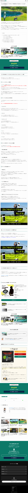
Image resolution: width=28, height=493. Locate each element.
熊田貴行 (4, 411)
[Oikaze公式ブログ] (3, 1)
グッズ (13, 489)
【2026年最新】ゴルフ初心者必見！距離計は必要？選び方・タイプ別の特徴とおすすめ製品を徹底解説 (17, 304)
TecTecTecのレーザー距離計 (4, 275)
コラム (6, 396)
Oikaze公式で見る (20, 356)
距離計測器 (13, 487)
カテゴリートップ (3, 396)
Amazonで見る (20, 351)
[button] (5, 400)
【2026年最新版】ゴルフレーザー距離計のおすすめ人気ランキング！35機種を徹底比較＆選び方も (17, 310)
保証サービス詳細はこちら (14, 455)
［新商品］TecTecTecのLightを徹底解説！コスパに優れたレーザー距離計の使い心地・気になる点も (16, 379)
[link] (9, 411)
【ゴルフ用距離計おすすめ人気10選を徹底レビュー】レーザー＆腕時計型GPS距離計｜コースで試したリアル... (17, 334)
